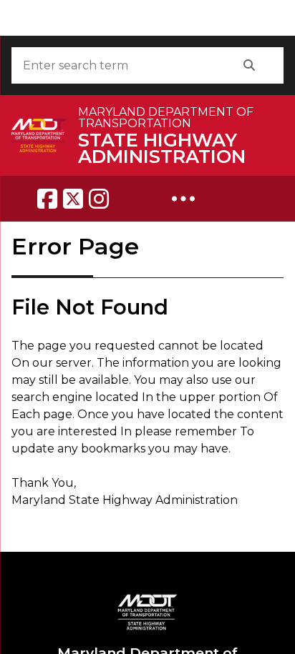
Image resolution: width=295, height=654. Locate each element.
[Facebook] (47, 198)
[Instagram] (99, 198)
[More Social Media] (183, 198)
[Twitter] (73, 198)
